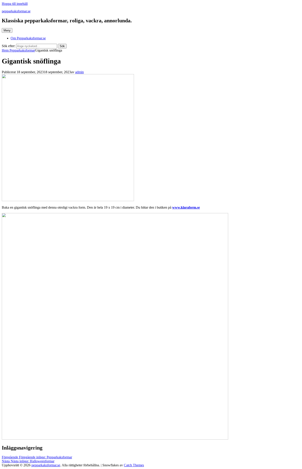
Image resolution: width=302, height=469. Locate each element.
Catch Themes (134, 465)
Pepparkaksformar (22, 50)
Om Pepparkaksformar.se (28, 38)
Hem (6, 50)
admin (79, 72)
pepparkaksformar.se (16, 11)
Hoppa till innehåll (15, 4)
